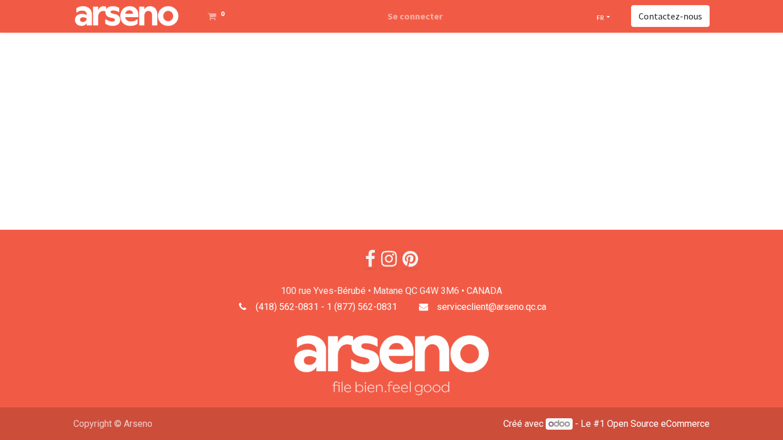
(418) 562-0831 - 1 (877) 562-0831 (326, 306)
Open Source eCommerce (658, 423)
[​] (370, 259)
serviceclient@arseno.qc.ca (491, 306)
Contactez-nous (670, 16)
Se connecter (415, 16)
